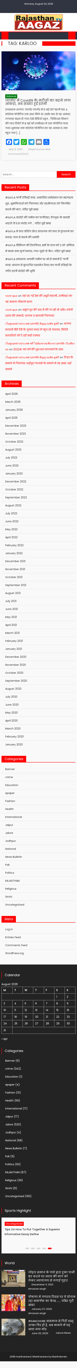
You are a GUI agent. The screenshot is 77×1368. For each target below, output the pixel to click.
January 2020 (14, 744)
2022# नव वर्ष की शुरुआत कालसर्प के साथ (38, 349)
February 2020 (14, 736)
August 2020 (13, 689)
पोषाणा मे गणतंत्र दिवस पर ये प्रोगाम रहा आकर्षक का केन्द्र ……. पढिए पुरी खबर (52, 1301)
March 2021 (12, 633)
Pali (7, 865)
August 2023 (13, 449)
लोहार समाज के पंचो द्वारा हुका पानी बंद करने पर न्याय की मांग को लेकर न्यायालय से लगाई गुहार (51, 1276)
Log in (9, 929)
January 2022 (14, 553)
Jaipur (9, 825)
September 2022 (16, 497)
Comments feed (16, 945)
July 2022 (11, 513)
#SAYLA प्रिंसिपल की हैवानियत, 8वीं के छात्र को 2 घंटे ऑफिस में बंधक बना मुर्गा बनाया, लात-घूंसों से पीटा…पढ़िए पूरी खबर (39, 248)
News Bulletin (13, 857)
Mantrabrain (59, 1356)
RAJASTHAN (12, 881)
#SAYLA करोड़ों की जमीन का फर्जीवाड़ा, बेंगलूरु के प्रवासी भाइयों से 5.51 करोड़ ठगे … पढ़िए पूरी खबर (37, 220)
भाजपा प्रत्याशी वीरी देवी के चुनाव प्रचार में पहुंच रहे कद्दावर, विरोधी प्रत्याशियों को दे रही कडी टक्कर (38, 329)
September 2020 (16, 681)
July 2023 (11, 457)
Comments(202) (18, 154)
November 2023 (15, 434)
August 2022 (13, 505)
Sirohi (8, 897)
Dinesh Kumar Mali (39, 149)
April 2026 (11, 394)
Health (9, 809)
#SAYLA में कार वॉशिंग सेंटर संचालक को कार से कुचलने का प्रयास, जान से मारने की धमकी (39, 234)
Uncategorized (14, 905)
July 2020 (11, 697)
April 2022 (11, 537)
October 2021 (13, 577)
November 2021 (15, 569)
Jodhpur (10, 841)
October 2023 (14, 442)
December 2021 (15, 561)
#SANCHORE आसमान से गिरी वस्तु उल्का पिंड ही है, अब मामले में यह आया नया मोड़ (50, 1325)
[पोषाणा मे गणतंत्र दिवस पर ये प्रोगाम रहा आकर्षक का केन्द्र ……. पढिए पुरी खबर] (13, 1302)
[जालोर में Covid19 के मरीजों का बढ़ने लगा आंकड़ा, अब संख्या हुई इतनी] (38, 70)
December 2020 (15, 657)
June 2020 (12, 705)
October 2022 (14, 489)
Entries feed (13, 937)
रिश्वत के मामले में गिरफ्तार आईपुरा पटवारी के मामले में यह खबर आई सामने (39, 363)
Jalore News (63, 1333)
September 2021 (15, 585)
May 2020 (11, 712)
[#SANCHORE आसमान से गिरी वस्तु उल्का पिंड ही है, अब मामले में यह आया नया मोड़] (13, 1327)
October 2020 (14, 673)
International (13, 817)
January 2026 (14, 410)
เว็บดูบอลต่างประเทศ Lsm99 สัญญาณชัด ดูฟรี (32, 323)
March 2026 (13, 402)
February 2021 (14, 641)
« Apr (4, 1039)
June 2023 (12, 465)
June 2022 (12, 521)
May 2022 (11, 529)
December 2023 (15, 426)
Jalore (9, 833)
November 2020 (15, 665)
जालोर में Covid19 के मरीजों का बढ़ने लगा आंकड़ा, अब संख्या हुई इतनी (38, 102)
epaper (10, 793)
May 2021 (11, 617)
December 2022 (15, 481)
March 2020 (13, 728)
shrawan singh (37, 1289)
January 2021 (13, 649)
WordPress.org (14, 953)
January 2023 (14, 473)
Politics (9, 873)
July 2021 (10, 601)
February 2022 (14, 545)
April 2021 (11, 625)
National (11, 96)
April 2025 (11, 418)
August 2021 (13, 593)
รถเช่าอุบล (11, 296)
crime (9, 777)
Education (11, 785)
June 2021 (11, 609)
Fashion (10, 801)
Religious (10, 889)
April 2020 (11, 720)
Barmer (10, 769)
